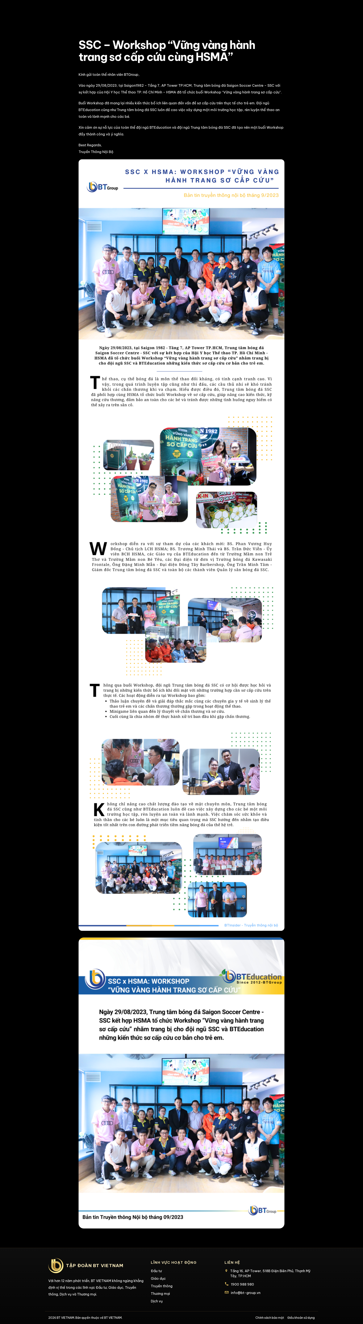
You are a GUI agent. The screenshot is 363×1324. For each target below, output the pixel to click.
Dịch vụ (157, 1301)
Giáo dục (158, 1278)
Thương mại (160, 1293)
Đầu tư (156, 1271)
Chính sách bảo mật (269, 1318)
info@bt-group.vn (245, 1293)
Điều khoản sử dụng (301, 1318)
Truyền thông (161, 1286)
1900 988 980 (242, 1284)
